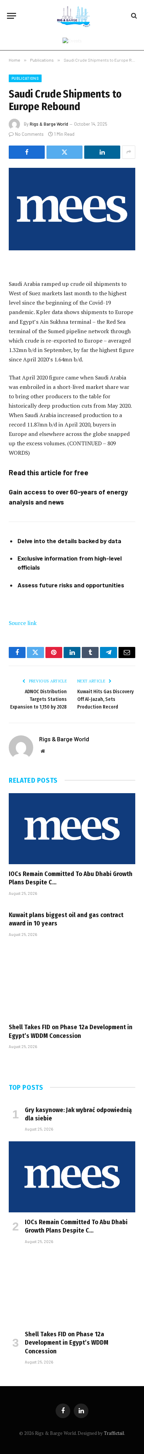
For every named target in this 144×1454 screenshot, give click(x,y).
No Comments (29, 134)
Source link (23, 623)
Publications (25, 78)
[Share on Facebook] (27, 152)
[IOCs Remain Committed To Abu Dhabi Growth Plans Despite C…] (72, 828)
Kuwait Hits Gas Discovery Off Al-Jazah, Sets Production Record (105, 699)
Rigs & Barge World (49, 124)
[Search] (133, 16)
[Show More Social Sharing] (128, 152)
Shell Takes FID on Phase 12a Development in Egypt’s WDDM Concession (66, 1342)
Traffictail (114, 1433)
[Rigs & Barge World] (75, 15)
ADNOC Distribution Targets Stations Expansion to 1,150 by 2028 (38, 699)
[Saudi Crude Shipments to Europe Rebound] (72, 209)
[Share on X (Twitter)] (64, 152)
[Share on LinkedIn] (102, 152)
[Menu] (11, 16)
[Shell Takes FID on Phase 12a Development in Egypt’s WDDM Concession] (72, 981)
